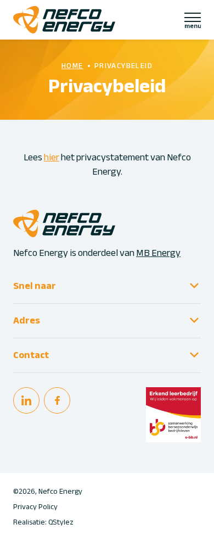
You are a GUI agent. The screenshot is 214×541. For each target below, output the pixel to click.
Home (72, 66)
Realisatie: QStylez (43, 522)
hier (51, 157)
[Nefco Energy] (64, 20)
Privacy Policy (35, 506)
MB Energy (158, 253)
